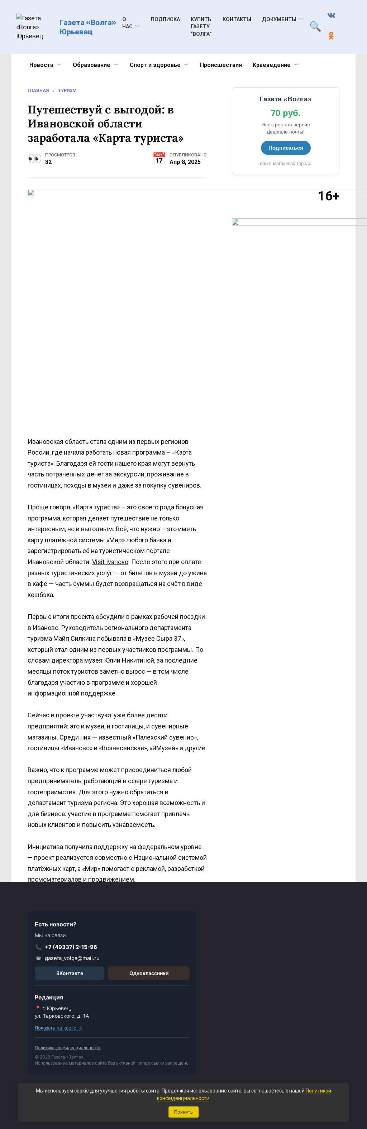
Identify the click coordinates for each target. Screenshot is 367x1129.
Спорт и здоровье (155, 65)
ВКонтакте (69, 973)
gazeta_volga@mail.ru (68, 958)
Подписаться (285, 148)
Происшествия (221, 65)
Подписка (165, 19)
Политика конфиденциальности (68, 1047)
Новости (41, 65)
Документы (279, 19)
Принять (183, 1112)
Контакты (237, 19)
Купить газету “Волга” (201, 26)
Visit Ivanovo (110, 562)
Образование (91, 65)
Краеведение (272, 65)
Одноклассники (148, 973)
